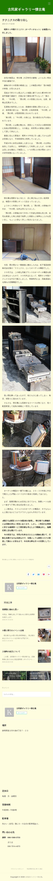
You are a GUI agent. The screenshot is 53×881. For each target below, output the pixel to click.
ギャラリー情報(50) (28, 559)
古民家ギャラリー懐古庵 (26, 9)
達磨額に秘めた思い (10, 609)
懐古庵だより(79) (7, 559)
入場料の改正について (11, 651)
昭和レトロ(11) (17, 559)
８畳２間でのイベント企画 (13, 630)
